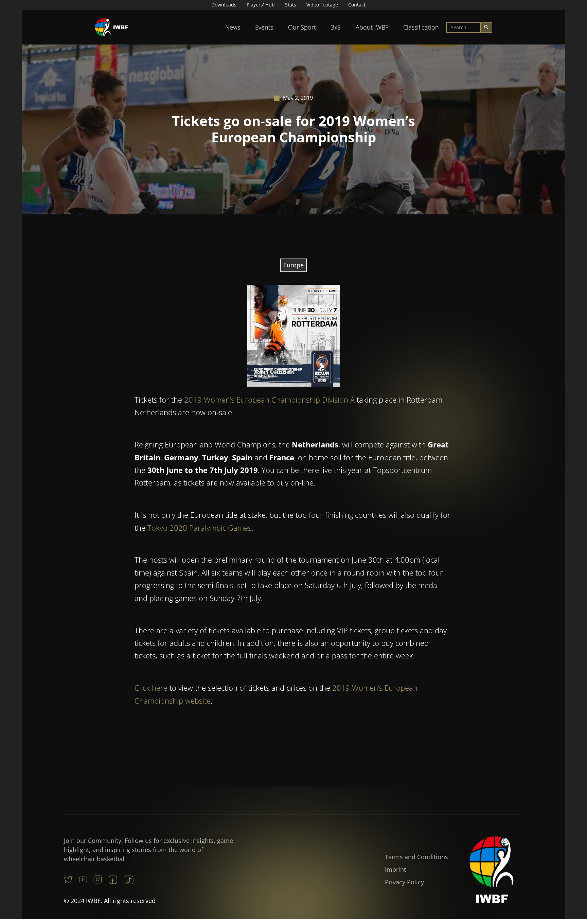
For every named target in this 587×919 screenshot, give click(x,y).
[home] (112, 27)
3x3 (336, 27)
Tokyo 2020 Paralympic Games (199, 528)
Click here (151, 688)
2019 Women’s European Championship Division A (269, 399)
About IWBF (372, 27)
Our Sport (302, 27)
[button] (233, 27)
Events (264, 27)
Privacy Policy (404, 882)
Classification (421, 27)
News (232, 27)
